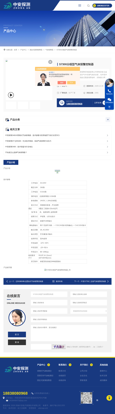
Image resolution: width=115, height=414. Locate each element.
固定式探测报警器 (36, 50)
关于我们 (84, 365)
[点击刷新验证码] (59, 347)
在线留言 (62, 376)
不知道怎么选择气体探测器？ (16, 152)
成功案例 (103, 380)
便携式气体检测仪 (44, 371)
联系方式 (62, 371)
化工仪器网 (22, 408)
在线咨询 (62, 380)
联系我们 (63, 365)
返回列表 (59, 281)
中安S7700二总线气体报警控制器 (93, 281)
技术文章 (103, 376)
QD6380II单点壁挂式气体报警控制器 (29, 281)
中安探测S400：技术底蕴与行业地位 (19, 147)
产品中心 (23, 50)
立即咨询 (97, 103)
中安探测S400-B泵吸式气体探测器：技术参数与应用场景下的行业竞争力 (32, 135)
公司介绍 (83, 371)
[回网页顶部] (109, 107)
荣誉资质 (83, 380)
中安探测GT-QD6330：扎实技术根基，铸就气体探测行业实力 (28, 141)
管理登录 (32, 408)
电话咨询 (109, 94)
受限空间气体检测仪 (45, 376)
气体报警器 (49, 50)
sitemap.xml (43, 408)
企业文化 (83, 376)
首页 (15, 50)
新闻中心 (103, 371)
